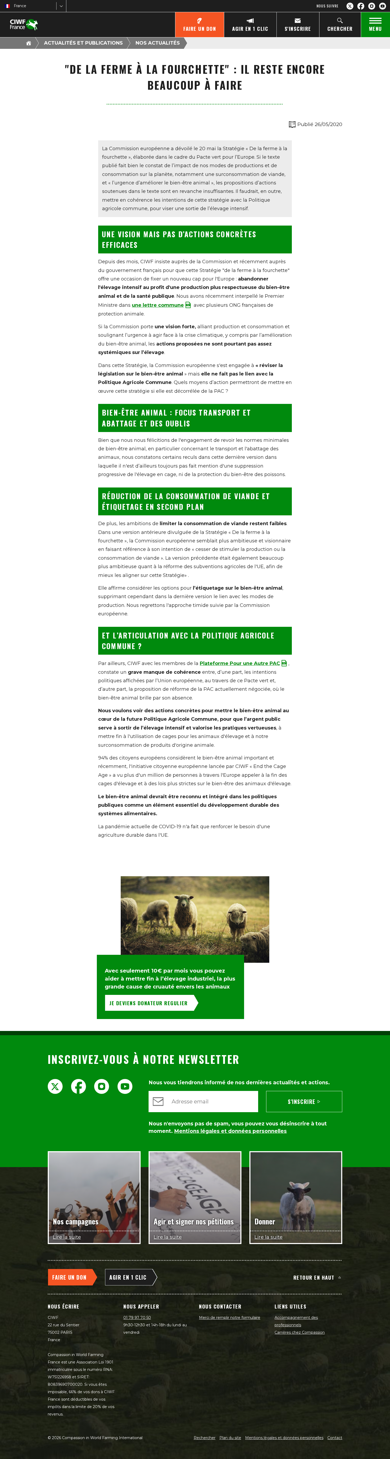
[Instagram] (371, 6)
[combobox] (14, 6)
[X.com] (349, 6)
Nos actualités (158, 43)
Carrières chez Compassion (300, 1332)
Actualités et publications (83, 43)
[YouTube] (382, 6)
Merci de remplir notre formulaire (229, 1317)
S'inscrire (301, 1102)
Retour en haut (314, 1277)
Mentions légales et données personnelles (284, 1437)
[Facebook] (360, 6)
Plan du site (230, 1437)
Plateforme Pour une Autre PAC (240, 663)
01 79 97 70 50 (137, 1317)
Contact (334, 1437)
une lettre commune (158, 305)
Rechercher (204, 1437)
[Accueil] (28, 43)
